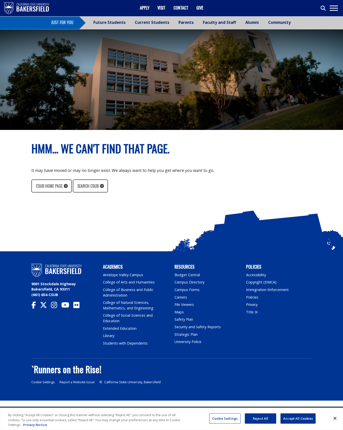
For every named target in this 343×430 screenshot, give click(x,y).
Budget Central (187, 274)
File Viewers (184, 304)
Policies (252, 297)
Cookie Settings (43, 382)
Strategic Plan (186, 334)
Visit (161, 8)
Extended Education (120, 328)
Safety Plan (184, 319)
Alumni (252, 22)
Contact (181, 8)
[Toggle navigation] (333, 8)
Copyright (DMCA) (261, 282)
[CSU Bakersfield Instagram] (56, 306)
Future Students (109, 22)
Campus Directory (189, 282)
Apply (144, 8)
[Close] (334, 418)
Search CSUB (88, 186)
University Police (188, 341)
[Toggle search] (323, 8)
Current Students (152, 22)
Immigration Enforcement (267, 289)
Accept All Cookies (298, 418)
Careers (181, 297)
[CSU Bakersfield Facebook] (35, 306)
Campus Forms (187, 289)
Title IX (252, 312)
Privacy (252, 304)
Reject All (260, 418)
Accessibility (256, 274)
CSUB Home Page (49, 186)
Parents (186, 22)
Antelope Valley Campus (123, 274)
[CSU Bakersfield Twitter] (45, 306)
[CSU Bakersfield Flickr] (78, 306)
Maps (179, 312)
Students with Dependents (125, 343)
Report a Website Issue (77, 382)
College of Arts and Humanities (129, 282)
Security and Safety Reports (198, 326)
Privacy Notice (35, 424)
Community (279, 22)
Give (199, 8)
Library (108, 335)
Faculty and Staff (219, 22)
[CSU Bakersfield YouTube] (67, 306)
